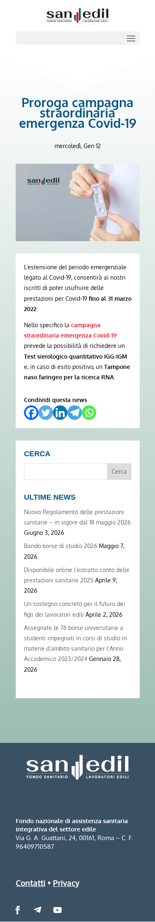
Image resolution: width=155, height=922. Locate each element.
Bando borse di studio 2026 (60, 545)
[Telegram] (74, 412)
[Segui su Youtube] (57, 910)
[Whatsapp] (89, 412)
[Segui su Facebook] (18, 910)
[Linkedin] (60, 412)
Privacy (66, 883)
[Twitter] (45, 412)
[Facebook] (31, 412)
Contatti (30, 883)
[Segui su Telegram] (37, 910)
